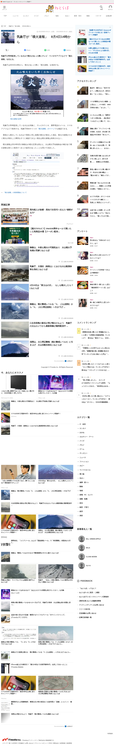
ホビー (82, 466)
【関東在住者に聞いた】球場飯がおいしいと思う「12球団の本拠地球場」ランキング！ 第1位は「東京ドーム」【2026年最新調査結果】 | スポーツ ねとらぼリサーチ (96, 338)
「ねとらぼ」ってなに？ (86, 588)
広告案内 (21, 743)
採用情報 (63, 743)
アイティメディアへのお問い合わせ (90, 605)
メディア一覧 (6, 743)
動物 (88, 16)
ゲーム (82, 449)
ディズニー (83, 453)
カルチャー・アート (87, 437)
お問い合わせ (29, 743)
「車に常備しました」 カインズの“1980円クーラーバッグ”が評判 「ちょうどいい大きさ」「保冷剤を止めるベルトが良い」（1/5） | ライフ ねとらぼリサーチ (96, 386)
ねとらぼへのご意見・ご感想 (88, 592)
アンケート (82, 231)
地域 (57, 16)
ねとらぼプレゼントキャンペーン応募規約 (93, 597)
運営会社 (56, 743)
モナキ (88, 565)
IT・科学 (83, 424)
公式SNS (14, 743)
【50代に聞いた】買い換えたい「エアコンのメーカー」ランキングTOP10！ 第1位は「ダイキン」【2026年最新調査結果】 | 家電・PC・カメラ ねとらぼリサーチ (96, 402)
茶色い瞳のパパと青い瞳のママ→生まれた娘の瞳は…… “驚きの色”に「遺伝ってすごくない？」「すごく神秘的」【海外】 (100, 175)
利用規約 (110, 733)
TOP (5, 16)
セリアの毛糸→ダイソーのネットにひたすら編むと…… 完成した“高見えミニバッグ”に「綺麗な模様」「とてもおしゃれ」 (100, 202)
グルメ (46, 16)
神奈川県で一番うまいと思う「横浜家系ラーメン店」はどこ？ (100, 287)
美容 (81, 515)
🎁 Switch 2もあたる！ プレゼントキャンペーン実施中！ (16, 1)
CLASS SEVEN (91, 557)
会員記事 (109, 16)
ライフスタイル (85, 470)
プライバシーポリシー (41, 743)
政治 (81, 503)
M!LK (88, 548)
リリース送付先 (83, 609)
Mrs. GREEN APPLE (93, 539)
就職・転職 (83, 499)
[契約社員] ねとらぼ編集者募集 (89, 601)
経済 (81, 511)
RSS (50, 743)
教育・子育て (84, 507)
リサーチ (98, 16)
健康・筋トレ (84, 482)
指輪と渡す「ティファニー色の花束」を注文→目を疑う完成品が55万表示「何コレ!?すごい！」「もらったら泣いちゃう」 (100, 135)
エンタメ (26, 16)
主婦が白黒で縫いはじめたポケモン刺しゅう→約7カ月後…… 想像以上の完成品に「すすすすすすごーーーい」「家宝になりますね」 (100, 162)
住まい (67, 16)
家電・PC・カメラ (86, 495)
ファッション (84, 461)
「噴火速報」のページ (46, 129)
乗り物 (82, 474)
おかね (82, 432)
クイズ (36, 16)
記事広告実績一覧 (84, 617)
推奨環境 (69, 743)
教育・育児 (77, 16)
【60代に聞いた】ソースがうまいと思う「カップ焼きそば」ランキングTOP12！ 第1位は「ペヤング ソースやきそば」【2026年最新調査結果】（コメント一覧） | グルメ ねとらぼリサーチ (97, 370)
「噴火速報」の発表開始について (15, 192)
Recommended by (59, 361)
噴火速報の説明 (15, 119)
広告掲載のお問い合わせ (86, 613)
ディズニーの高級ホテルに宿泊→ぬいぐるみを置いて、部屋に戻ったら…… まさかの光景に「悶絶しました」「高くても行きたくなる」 (100, 148)
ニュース (15, 16)
